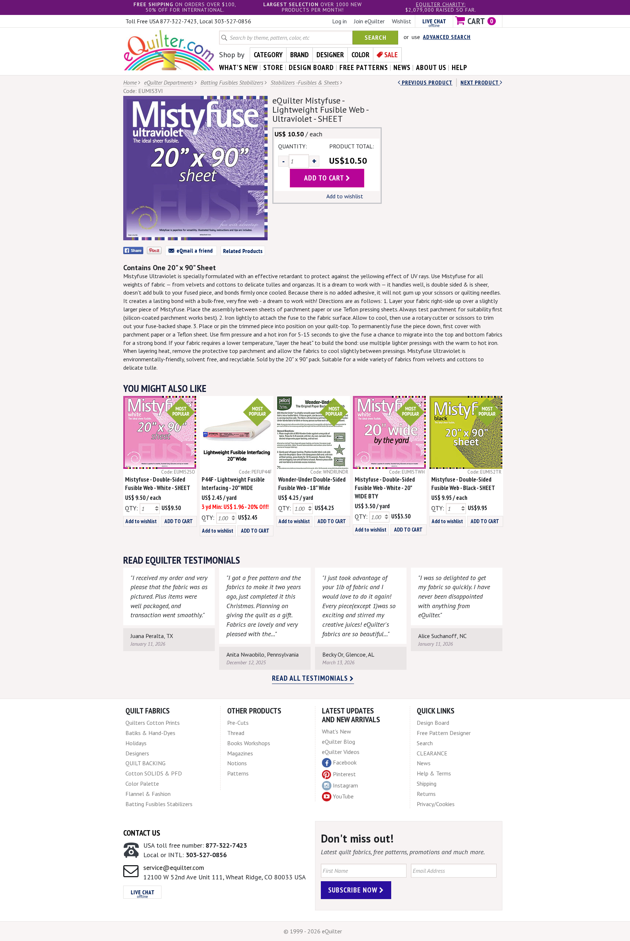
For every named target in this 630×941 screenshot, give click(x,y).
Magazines (240, 753)
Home (130, 82)
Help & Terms (434, 773)
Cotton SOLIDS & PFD (153, 773)
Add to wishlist (344, 196)
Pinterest (344, 774)
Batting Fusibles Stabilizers (232, 82)
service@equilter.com (173, 867)
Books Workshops (248, 743)
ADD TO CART (178, 521)
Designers (137, 753)
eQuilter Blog (338, 741)
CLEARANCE (432, 753)
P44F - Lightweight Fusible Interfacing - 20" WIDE (233, 483)
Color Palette (142, 783)
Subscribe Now (353, 890)
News (424, 763)
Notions (237, 763)
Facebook (345, 762)
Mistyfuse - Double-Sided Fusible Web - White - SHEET (157, 483)
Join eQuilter (369, 21)
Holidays (136, 743)
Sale (391, 54)
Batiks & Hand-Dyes (150, 732)
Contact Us (141, 833)
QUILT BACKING (145, 763)
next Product (480, 82)
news (402, 67)
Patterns (238, 773)
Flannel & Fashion (148, 793)
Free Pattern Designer (444, 732)
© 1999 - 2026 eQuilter (313, 931)
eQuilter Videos (340, 751)
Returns (426, 793)
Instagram (345, 785)
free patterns (363, 67)
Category (268, 54)
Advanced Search (447, 36)
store (273, 67)
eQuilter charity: (441, 4)
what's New (238, 67)
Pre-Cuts (238, 722)
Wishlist (401, 21)
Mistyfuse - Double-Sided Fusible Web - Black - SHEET (463, 483)
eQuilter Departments (168, 82)
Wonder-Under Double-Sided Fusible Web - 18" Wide (312, 483)
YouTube (343, 796)
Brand (299, 54)
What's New (336, 731)
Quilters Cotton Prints (152, 722)
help (459, 67)
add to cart (325, 178)
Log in (339, 21)
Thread (235, 732)
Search (375, 37)
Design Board (433, 722)
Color (360, 54)
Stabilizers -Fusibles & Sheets (305, 82)
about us (431, 67)
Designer (330, 54)
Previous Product (426, 82)
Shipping (426, 783)
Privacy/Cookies (436, 804)
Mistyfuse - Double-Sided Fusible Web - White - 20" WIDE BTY (385, 487)
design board (311, 67)
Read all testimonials (311, 678)
